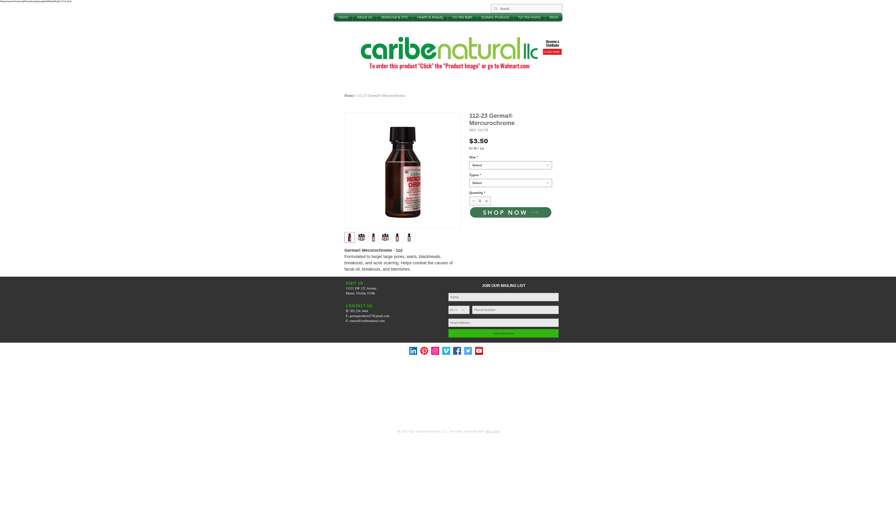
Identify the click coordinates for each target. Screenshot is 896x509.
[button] (365, 17)
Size (473, 157)
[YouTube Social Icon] (479, 351)
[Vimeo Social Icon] (446, 351)
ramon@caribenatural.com (367, 320)
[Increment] (487, 201)
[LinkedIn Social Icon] (413, 351)
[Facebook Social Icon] (457, 351)
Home (349, 95)
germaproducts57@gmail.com (369, 316)
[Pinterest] (424, 351)
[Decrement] (473, 201)
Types (475, 175)
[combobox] (510, 165)
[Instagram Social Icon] (435, 351)
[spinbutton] (480, 201)
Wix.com (493, 431)
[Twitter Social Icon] (468, 351)
